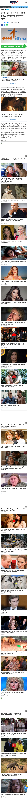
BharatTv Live (6, 22)
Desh (7, 9)
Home (2, 9)
